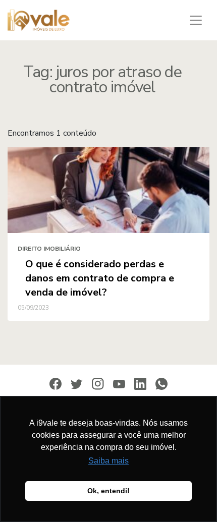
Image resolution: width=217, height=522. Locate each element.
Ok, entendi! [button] (108, 491)
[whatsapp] (161, 383)
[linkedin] (140, 383)
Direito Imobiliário (49, 249)
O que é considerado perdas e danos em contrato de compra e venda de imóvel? (99, 278)
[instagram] (98, 383)
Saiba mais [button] (108, 460)
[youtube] (119, 383)
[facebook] (55, 383)
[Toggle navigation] (195, 20)
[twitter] (77, 383)
